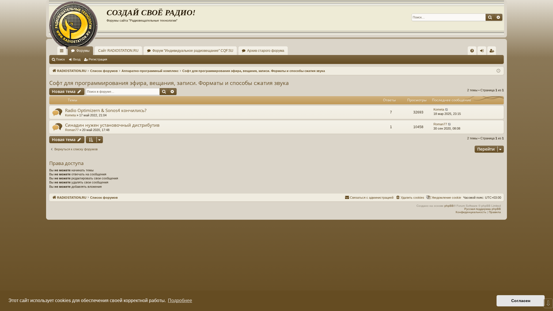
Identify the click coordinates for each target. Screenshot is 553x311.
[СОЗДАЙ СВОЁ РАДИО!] (78, 17)
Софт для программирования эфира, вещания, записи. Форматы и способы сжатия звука (169, 83)
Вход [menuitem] (483, 52)
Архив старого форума (265, 51)
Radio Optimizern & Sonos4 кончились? (105, 110)
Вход (76, 59)
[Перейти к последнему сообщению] (447, 109)
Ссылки (63, 52)
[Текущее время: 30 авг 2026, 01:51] (498, 71)
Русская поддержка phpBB (482, 209)
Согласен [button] (520, 300)
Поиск (60, 59)
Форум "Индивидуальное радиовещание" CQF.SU (192, 51)
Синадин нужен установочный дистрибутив (112, 125)
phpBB (449, 205)
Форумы (83, 51)
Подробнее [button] (180, 300)
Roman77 (72, 130)
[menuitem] (472, 50)
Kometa (70, 115)
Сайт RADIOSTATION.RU (118, 51)
